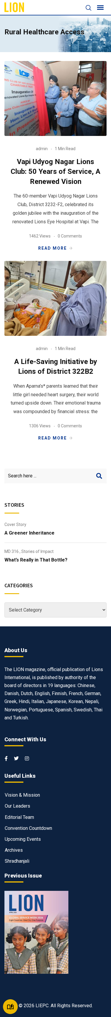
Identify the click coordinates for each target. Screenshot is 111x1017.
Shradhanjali (17, 861)
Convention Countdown (28, 828)
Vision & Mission (22, 795)
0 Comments (70, 236)
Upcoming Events (23, 839)
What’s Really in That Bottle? (35, 560)
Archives (14, 850)
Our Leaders (17, 806)
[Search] (85, 8)
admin (42, 148)
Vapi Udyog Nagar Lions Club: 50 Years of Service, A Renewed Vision (55, 172)
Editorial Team (19, 817)
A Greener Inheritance (29, 533)
